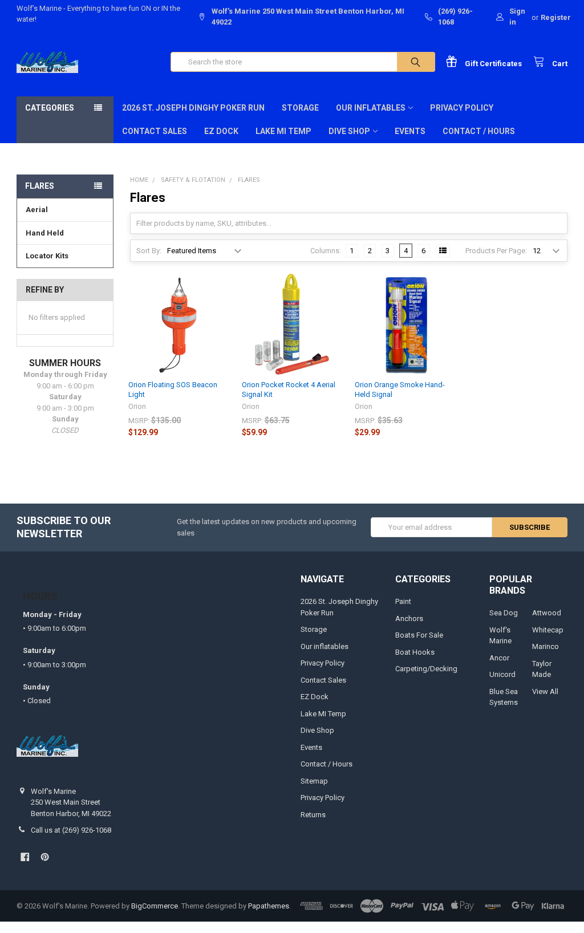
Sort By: (148, 250)
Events (410, 131)
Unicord (502, 674)
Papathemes (268, 906)
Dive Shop (349, 131)
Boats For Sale (419, 635)
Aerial (37, 209)
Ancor (499, 658)
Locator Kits (47, 255)
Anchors (409, 618)
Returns (313, 814)
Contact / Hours (479, 131)
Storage (300, 107)
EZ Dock (221, 131)
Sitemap (314, 781)
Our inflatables (370, 107)
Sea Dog (503, 613)
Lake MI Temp (283, 131)
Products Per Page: (496, 250)
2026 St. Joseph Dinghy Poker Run (193, 107)
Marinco (545, 646)
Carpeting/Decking (426, 668)
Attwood (546, 613)
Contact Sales (154, 131)
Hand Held (45, 233)
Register (556, 17)
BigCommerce (154, 906)
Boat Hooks (415, 652)
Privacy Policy (461, 107)
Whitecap (547, 630)
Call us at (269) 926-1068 (71, 830)
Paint (403, 601)
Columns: (325, 250)
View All (545, 691)
